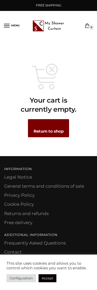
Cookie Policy (19, 204)
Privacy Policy (19, 195)
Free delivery (18, 222)
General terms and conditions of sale (44, 186)
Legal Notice (18, 177)
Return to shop (49, 131)
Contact (13, 252)
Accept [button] (47, 278)
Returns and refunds (26, 213)
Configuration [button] (21, 278)
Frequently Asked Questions (35, 243)
